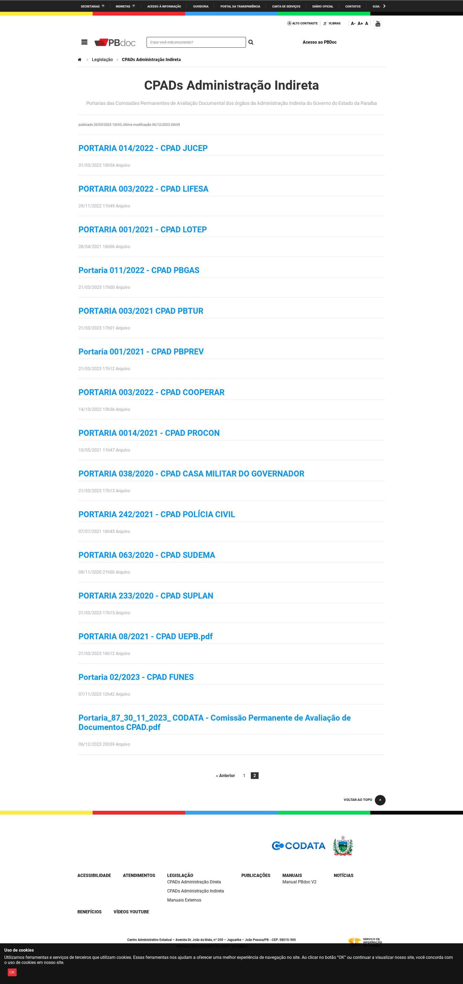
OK (12, 972)
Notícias (343, 875)
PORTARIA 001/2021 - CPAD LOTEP (143, 229)
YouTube (378, 24)
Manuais (292, 875)
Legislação (102, 59)
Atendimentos (139, 875)
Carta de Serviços (286, 6)
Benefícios (89, 911)
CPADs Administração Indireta (195, 891)
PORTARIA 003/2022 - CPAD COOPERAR (152, 392)
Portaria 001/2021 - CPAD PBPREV (141, 351)
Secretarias (90, 6)
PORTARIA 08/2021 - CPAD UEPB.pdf (146, 636)
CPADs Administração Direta (194, 881)
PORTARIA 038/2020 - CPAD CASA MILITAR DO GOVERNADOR (191, 473)
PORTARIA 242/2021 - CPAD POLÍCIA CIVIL (157, 514)
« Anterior (225, 775)
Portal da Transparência (240, 6)
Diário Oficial (322, 6)
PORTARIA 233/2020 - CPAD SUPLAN (146, 595)
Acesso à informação (164, 6)
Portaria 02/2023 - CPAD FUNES (136, 677)
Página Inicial (80, 59)
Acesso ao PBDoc (320, 42)
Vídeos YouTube (131, 911)
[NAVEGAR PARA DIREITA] (384, 6)
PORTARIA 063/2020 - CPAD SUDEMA (147, 555)
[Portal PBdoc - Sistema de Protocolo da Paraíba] (115, 42)
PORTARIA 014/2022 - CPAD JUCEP (143, 148)
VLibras (335, 23)
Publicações (255, 875)
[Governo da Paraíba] (359, 855)
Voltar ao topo (358, 800)
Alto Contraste (305, 23)
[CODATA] (299, 847)
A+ (360, 23)
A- (353, 23)
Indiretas (123, 6)
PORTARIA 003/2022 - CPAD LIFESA (143, 189)
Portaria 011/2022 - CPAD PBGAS (139, 270)
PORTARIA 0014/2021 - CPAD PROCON (149, 433)
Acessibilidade (94, 875)
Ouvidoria (200, 6)
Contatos (353, 6)
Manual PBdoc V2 (299, 881)
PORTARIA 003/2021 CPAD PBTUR (141, 311)
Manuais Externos (184, 900)
